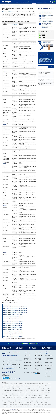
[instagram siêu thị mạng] (9, 372)
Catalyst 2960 (18, 400)
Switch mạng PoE (48, 368)
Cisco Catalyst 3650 (38, 358)
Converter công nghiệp (48, 366)
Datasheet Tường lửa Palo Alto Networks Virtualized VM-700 (15, 306)
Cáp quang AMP (28, 395)
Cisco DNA (44, 406)
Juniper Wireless (12, 400)
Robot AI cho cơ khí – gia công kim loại (15, 388)
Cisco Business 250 (44, 402)
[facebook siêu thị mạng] (3, 372)
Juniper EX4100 (39, 395)
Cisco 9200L (10, 397)
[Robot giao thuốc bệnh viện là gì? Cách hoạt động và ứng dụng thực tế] (40, 24)
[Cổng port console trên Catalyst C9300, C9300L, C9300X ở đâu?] (40, 19)
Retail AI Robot (48, 390)
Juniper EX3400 (40, 393)
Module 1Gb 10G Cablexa (49, 371)
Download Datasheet (27, 366)
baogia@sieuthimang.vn (42, 344)
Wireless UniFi (32, 406)
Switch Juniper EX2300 (49, 355)
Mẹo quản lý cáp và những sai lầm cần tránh (47, 16)
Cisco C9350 (18, 399)
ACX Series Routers (5, 400)
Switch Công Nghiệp (46, 399)
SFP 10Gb (19, 404)
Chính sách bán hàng (27, 358)
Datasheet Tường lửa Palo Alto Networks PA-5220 (12, 333)
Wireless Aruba (35, 383)
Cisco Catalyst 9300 (38, 362)
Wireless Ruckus (48, 383)
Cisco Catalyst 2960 (38, 354)
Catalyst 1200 (16, 395)
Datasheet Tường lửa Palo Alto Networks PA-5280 (12, 316)
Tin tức (33, 2)
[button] (50, 2)
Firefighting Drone (48, 392)
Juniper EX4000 (22, 395)
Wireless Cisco (35, 404)
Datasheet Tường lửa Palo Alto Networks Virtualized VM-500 (15, 308)
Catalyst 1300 (34, 395)
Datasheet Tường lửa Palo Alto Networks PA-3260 (12, 323)
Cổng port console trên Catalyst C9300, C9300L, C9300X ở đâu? (47, 19)
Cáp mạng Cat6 (20, 406)
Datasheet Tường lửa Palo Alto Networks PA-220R (12, 336)
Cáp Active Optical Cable (22, 383)
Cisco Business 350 (5, 404)
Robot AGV (4, 390)
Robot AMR (9, 390)
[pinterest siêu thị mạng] (13, 372)
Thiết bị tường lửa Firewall (39, 369)
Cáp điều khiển (26, 406)
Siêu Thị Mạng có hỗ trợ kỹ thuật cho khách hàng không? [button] (45, 77)
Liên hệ (44, 2)
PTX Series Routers (12, 399)
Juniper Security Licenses (36, 402)
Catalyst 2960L (29, 400)
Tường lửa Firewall (41, 404)
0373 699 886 (6, 368)
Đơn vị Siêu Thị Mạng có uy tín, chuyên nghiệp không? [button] (45, 80)
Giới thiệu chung (27, 354)
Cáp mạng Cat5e (14, 406)
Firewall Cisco (5, 406)
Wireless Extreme (5, 385)
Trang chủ (15, 2)
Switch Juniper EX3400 (49, 356)
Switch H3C (10, 385)
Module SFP (15, 404)
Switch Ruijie (21, 385)
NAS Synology (44, 385)
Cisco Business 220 (28, 402)
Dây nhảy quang (10, 395)
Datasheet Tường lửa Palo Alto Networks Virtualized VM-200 (15, 312)
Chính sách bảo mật (27, 356)
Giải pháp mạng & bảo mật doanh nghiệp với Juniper (47, 27)
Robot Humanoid (5, 393)
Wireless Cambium (37, 385)
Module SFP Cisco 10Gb (38, 365)
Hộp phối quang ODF (48, 369)
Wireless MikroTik (41, 383)
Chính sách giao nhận (27, 359)
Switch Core (39, 399)
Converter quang (5, 397)
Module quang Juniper (38, 406)
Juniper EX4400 (47, 397)
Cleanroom (37, 390)
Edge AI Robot (33, 390)
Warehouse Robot (20, 390)
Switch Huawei (16, 385)
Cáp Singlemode (28, 393)
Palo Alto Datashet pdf (7, 305)
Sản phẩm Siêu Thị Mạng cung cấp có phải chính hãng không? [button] (45, 73)
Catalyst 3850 (29, 399)
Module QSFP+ (24, 404)
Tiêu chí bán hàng (27, 355)
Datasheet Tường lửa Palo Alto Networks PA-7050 (12, 318)
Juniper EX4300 (9, 402)
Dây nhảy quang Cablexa (49, 364)
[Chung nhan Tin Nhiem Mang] (14, 378)
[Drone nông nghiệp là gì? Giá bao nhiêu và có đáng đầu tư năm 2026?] (40, 13)
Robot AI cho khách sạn (36, 388)
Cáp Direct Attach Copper (14, 383)
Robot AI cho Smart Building (17, 392)
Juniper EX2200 (27, 397)
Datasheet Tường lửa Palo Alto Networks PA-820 (12, 329)
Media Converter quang (49, 365)
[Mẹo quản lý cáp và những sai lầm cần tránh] (40, 16)
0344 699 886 (6, 365)
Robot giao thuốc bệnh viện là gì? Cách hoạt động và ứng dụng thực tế (47, 24)
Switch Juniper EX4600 (49, 358)
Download (39, 2)
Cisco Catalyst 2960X (38, 355)
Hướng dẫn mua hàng (28, 364)
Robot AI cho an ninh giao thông (39, 392)
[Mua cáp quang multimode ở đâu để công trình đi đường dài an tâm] (40, 21)
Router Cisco (34, 400)
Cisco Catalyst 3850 (38, 359)
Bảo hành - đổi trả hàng (28, 361)
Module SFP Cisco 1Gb (38, 364)
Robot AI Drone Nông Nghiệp (45, 388)
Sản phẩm (27, 2)
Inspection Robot (14, 390)
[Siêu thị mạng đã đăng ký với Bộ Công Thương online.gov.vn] (5, 378)
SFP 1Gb (11, 404)
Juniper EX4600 (45, 395)
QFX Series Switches (40, 397)
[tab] (46, 72)
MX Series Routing (5, 399)
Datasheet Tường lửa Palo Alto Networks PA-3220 (12, 335)
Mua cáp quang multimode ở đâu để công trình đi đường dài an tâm (47, 21)
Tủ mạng (9, 406)
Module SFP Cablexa (33, 397)
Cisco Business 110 (21, 402)
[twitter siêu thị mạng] (5, 372)
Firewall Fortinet (34, 393)
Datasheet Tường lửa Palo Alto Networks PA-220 (12, 331)
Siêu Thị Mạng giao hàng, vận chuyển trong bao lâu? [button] (45, 84)
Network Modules (47, 404)
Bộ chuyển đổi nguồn (6, 383)
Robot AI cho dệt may (6, 388)
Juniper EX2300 (22, 393)
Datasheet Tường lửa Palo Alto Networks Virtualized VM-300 (15, 310)
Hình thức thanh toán (27, 362)
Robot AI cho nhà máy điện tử (27, 388)
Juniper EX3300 (34, 399)
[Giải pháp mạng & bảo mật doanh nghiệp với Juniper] (40, 27)
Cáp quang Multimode (48, 362)
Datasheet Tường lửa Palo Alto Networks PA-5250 (12, 320)
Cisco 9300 (21, 397)
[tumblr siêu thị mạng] (15, 372)
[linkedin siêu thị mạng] (11, 372)
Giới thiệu (22, 2)
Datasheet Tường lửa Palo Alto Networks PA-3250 (12, 325)
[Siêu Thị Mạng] (6, 2)
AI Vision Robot (27, 390)
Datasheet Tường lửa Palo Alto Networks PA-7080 (12, 314)
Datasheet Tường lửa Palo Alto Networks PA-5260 (12, 321)
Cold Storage (42, 390)
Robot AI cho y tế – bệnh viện (7, 392)
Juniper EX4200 (46, 400)
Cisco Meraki (30, 404)
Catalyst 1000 (5, 395)
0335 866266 (11, 365)
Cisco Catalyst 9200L (38, 361)
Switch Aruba (27, 385)
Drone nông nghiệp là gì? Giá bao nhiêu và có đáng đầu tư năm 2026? (47, 13)
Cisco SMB (4, 402)
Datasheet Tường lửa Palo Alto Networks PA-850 (12, 327)
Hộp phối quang (16, 397)
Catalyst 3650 (23, 399)
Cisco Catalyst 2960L (38, 356)
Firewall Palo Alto (16, 393)
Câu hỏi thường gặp (27, 365)
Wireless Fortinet (29, 383)
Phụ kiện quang (15, 402)
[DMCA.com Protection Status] (37, 373)
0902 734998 (11, 368)
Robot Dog (10, 393)
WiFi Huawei (32, 385)
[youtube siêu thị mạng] (7, 372)
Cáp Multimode (46, 393)
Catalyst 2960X (23, 400)
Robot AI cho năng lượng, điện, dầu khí (27, 392)
